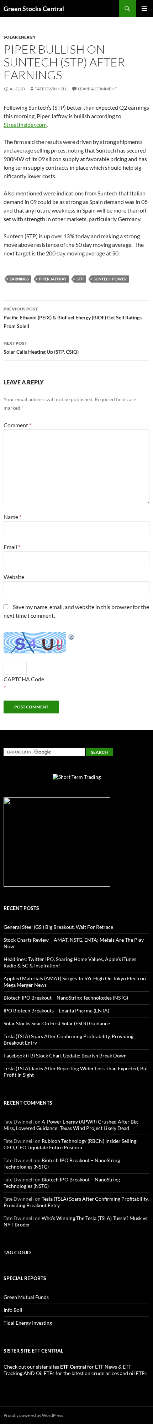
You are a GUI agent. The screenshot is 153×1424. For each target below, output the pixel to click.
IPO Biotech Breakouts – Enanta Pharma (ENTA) (56, 1010)
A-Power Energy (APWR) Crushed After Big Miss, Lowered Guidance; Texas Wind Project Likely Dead (71, 1125)
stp (80, 279)
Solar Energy (20, 37)
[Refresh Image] (71, 636)
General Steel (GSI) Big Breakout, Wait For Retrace (58, 927)
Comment (17, 425)
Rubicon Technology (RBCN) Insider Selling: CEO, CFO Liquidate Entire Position (71, 1144)
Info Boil (13, 1310)
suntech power (110, 279)
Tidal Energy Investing (28, 1323)
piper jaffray (53, 279)
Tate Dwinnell (51, 88)
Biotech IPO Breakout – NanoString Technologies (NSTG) (66, 998)
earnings (19, 279)
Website (14, 576)
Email (12, 546)
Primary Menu (144, 8)
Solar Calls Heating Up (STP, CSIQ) (41, 347)
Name (12, 516)
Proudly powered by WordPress (33, 1415)
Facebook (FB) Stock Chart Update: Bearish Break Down (65, 1055)
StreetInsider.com (25, 124)
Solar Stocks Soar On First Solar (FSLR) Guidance (57, 1023)
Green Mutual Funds (26, 1297)
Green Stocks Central (34, 9)
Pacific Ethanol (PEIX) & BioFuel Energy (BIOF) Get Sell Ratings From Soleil (73, 317)
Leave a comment (97, 88)
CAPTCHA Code (24, 679)
